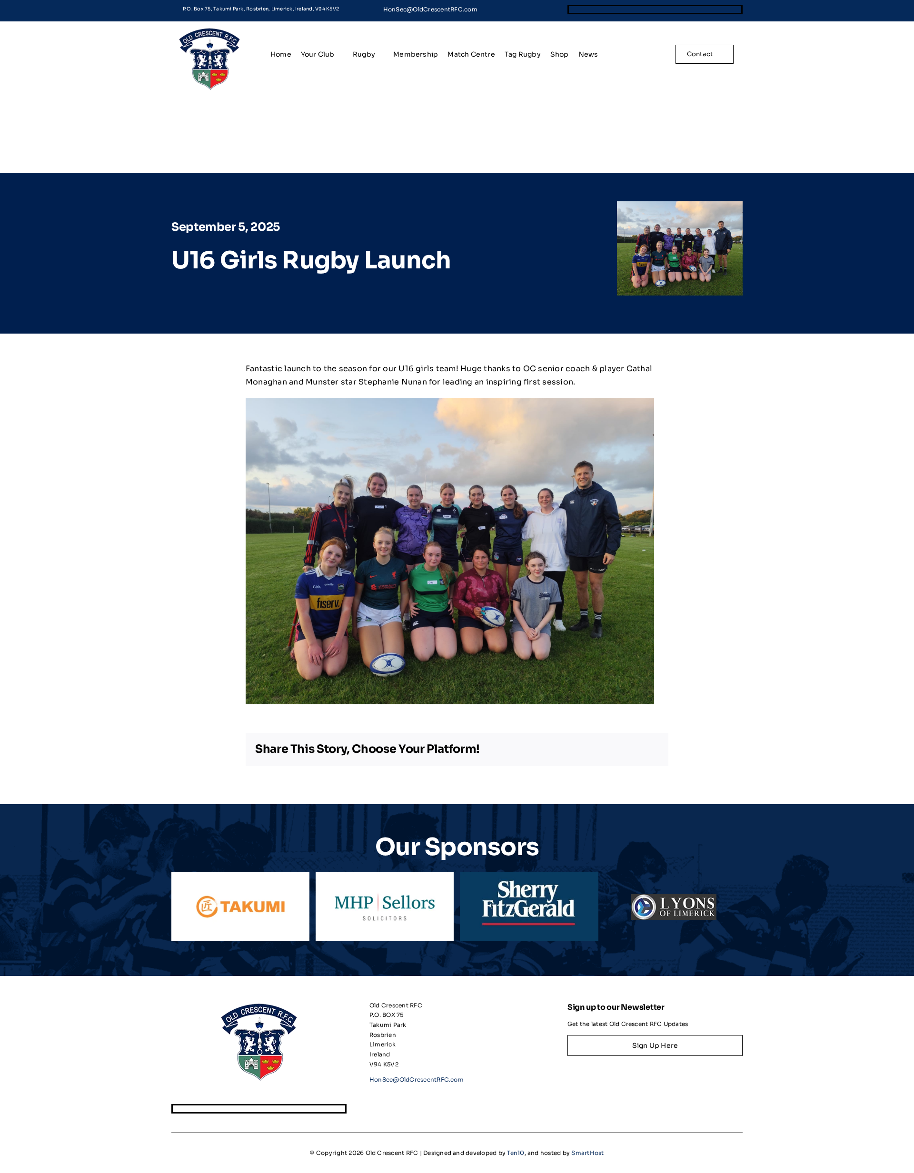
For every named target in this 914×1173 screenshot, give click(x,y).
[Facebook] (582, 749)
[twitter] (689, 9)
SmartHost (587, 1152)
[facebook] (672, 9)
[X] (599, 749)
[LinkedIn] (616, 749)
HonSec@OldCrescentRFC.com (430, 9)
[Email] (650, 749)
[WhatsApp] (634, 749)
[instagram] (705, 9)
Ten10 (515, 1152)
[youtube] (738, 9)
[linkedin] (721, 9)
